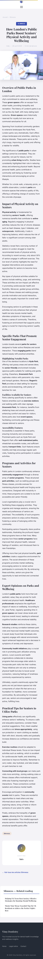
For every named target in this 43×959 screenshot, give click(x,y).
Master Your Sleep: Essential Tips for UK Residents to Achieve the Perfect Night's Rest (20, 908)
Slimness (13, 17)
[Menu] (21, 7)
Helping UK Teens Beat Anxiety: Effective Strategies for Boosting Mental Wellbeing (20, 899)
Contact (23, 946)
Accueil (5, 17)
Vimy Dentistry (10, 931)
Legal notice (13, 946)
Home (4, 946)
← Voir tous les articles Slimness (15, 872)
